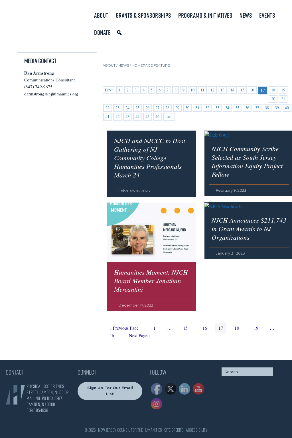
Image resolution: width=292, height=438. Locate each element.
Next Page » (140, 336)
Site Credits (174, 430)
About (101, 15)
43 (127, 116)
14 (232, 90)
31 (197, 107)
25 (137, 107)
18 (273, 90)
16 (252, 90)
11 (202, 90)
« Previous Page (124, 329)
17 (222, 328)
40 (287, 107)
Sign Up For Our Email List (110, 390)
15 (242, 90)
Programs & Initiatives (205, 15)
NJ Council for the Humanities (30, 18)
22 (108, 107)
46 (157, 116)
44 (137, 116)
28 (167, 107)
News (246, 15)
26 (147, 107)
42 (117, 116)
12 (212, 90)
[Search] (120, 32)
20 (273, 98)
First (109, 90)
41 (108, 116)
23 (117, 107)
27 (157, 107)
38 (267, 107)
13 (222, 90)
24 (127, 107)
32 (207, 107)
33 (217, 107)
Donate (102, 32)
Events (267, 15)
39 (277, 107)
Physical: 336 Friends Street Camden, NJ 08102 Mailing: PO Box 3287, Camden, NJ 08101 (48, 395)
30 (187, 107)
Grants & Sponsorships (143, 15)
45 (147, 116)
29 (177, 107)
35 (237, 107)
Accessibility (197, 430)
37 (257, 107)
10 (192, 90)
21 (283, 98)
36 (247, 107)
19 (283, 90)
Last (169, 116)
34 (227, 107)
